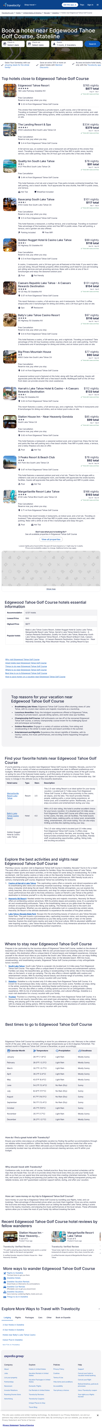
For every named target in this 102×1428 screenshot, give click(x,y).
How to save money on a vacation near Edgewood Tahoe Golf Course (35, 676)
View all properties (51, 539)
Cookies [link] (56, 1373)
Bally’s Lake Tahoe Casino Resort (13, 815)
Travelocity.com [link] (8, 13)
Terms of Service (26, 1425)
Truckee (12, 997)
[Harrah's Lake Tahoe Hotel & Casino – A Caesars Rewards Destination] (51, 398)
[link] (51, 1274)
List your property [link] (10, 1378)
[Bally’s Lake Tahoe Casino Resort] (51, 329)
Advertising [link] (8, 1399)
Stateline (12, 981)
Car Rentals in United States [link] (39, 1390)
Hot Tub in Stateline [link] (11, 1345)
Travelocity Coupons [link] (36, 1399)
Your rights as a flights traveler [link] (86, 1395)
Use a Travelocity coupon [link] (87, 1390)
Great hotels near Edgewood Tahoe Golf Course (25, 663)
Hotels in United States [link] (37, 1369)
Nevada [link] (47, 13)
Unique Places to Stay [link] (37, 1403)
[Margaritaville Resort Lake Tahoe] (51, 507)
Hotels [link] (18, 13)
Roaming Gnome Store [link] (12, 1394)
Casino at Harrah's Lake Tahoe (22, 883)
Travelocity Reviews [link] (36, 1394)
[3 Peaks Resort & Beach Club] (51, 470)
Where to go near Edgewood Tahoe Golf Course (26, 670)
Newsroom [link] (8, 1386)
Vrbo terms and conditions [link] (63, 1382)
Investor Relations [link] (11, 1390)
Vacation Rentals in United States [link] (38, 1374)
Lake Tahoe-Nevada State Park (22, 914)
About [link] (6, 1369)
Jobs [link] (6, 1373)
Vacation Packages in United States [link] (39, 1381)
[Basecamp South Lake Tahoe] (51, 215)
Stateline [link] (55, 13)
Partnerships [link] (9, 1382)
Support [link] (81, 1369)
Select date (13, 45)
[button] (51, 1308)
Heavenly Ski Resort (17, 898)
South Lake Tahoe (16, 966)
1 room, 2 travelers (66, 45)
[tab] (7, 1317)
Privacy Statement (11, 1425)
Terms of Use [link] (58, 1378)
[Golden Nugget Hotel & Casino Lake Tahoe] (51, 257)
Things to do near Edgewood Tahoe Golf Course (26, 666)
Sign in (90, 5)
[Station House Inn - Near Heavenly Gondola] (51, 433)
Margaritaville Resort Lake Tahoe (13, 795)
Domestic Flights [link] (35, 1386)
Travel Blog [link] (33, 1407)
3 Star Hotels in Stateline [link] (13, 1325)
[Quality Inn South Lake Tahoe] (51, 176)
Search (92, 44)
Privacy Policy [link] (58, 1369)
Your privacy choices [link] (61, 1390)
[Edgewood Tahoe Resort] (51, 101)
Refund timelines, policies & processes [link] (88, 1385)
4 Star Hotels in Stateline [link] (13, 1330)
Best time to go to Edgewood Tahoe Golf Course (26, 673)
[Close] (98, 1415)
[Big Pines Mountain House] (51, 366)
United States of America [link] (32, 13)
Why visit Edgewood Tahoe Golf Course (22, 659)
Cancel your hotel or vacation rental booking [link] (86, 1374)
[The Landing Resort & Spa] (51, 138)
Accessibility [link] (58, 1386)
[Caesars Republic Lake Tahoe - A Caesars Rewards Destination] (51, 295)
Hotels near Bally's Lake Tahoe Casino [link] (19, 1335)
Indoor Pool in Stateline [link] (13, 1340)
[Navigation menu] (97, 5)
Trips (82, 5)
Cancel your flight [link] (84, 1380)
